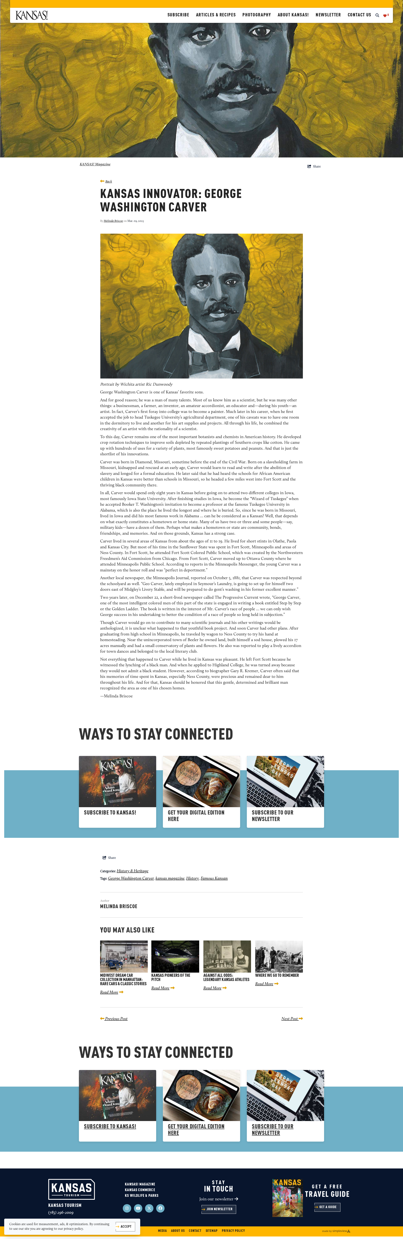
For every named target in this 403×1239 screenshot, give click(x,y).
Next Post (290, 1019)
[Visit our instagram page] (127, 1208)
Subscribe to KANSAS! (110, 813)
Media (162, 1231)
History (192, 878)
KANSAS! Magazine (95, 164)
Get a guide (328, 1207)
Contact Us (360, 15)
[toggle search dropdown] (377, 15)
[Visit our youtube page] (138, 1208)
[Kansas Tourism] (71, 1189)
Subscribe (178, 15)
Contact (195, 1231)
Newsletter (328, 15)
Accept (126, 1227)
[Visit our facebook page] (160, 1208)
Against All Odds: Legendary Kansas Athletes (226, 978)
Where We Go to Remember (277, 976)
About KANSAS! (293, 15)
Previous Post (116, 1019)
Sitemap (212, 1231)
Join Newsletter (220, 1209)
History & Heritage (132, 871)
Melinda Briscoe (113, 221)
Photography (256, 15)
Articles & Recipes (216, 15)
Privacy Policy (233, 1231)
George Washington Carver (131, 878)
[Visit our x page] (149, 1208)
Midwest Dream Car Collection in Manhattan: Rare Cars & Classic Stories (123, 980)
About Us (178, 1231)
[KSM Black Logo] (90, 15)
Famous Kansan (214, 878)
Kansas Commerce (140, 1190)
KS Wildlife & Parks (141, 1196)
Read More (109, 992)
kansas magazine (170, 878)
